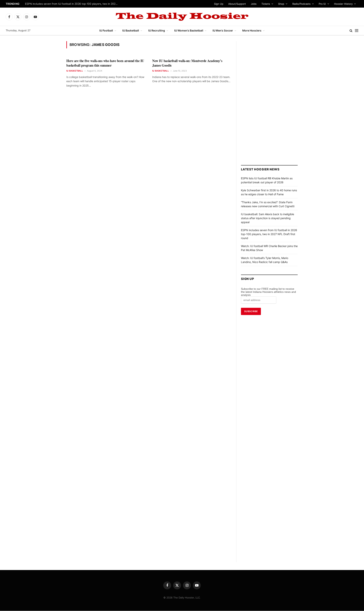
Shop (281, 3)
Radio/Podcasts (301, 3)
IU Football (106, 30)
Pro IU (322, 3)
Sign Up (218, 3)
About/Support (237, 3)
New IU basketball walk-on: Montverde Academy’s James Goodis (187, 63)
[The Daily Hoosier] (182, 17)
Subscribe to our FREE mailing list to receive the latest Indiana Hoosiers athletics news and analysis (268, 291)
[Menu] (356, 30)
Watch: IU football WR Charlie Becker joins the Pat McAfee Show (64, 3)
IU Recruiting (156, 30)
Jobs (254, 3)
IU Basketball (130, 30)
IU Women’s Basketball (188, 30)
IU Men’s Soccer (223, 30)
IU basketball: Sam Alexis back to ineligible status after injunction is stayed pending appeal (267, 218)
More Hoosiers (251, 30)
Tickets (265, 3)
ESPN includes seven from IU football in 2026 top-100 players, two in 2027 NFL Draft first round (269, 234)
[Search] (351, 30)
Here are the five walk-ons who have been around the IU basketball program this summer (105, 63)
